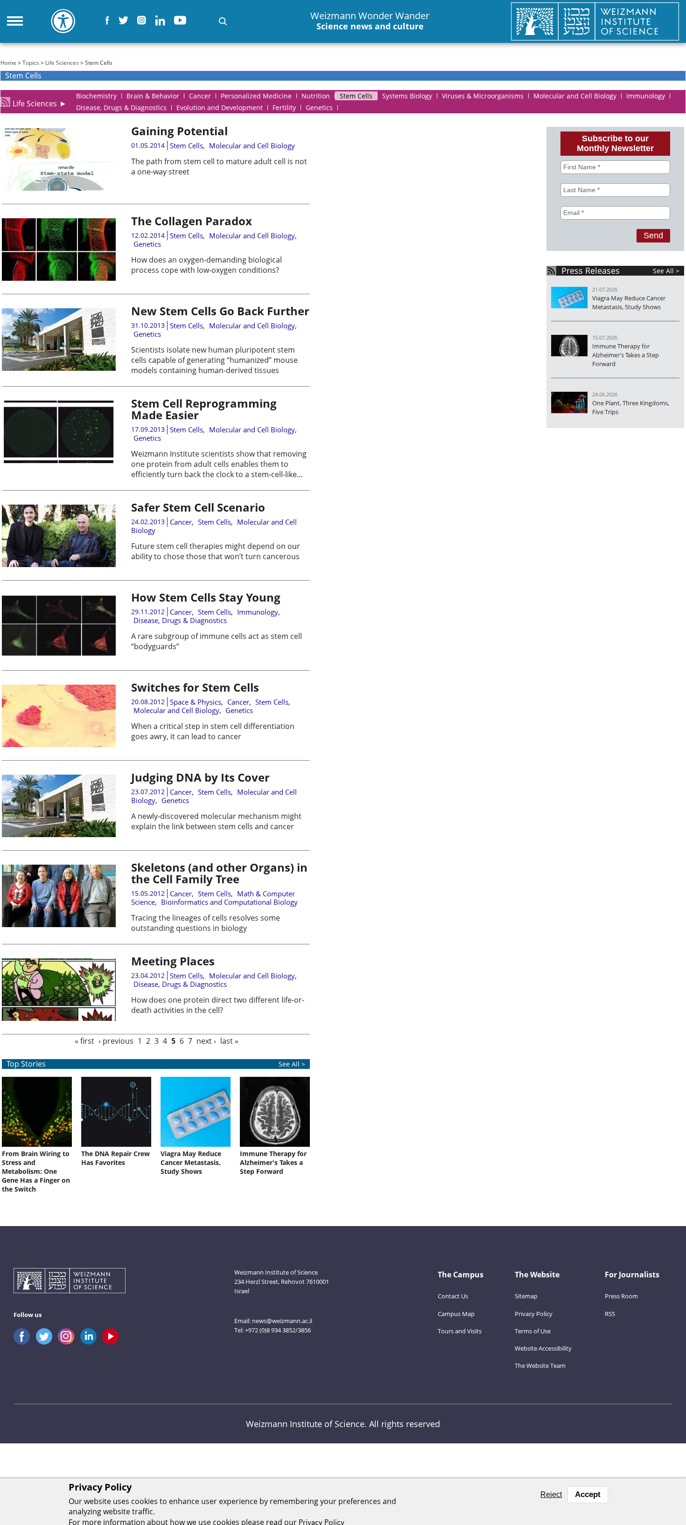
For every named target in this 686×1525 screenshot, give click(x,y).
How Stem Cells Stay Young (205, 597)
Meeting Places (173, 961)
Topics (30, 63)
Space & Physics (195, 702)
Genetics (147, 244)
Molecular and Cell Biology (252, 145)
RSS (610, 1314)
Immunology (257, 612)
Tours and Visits (460, 1331)
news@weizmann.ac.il (282, 1321)
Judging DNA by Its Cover (200, 777)
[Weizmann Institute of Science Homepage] (595, 21)
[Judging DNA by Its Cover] (59, 834)
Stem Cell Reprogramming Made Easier (204, 409)
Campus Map (456, 1314)
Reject (551, 1494)
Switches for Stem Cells (195, 687)
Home (8, 63)
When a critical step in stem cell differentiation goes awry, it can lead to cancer (212, 731)
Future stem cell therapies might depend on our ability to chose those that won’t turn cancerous (215, 551)
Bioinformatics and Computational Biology (229, 902)
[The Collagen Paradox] (59, 278)
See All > (666, 270)
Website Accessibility (543, 1348)
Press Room (621, 1296)
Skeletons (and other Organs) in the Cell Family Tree (219, 873)
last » (229, 1041)
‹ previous (115, 1041)
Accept (588, 1494)
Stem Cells (186, 145)
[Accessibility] (63, 21)
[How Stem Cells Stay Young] (59, 654)
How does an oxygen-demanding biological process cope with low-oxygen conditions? (206, 265)
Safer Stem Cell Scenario (198, 507)
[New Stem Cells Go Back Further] (59, 368)
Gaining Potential (179, 131)
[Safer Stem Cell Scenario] (59, 564)
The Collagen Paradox (191, 221)
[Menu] (15, 21)
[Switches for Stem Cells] (59, 744)
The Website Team (540, 1365)
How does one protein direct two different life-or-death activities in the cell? (217, 1005)
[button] (223, 21)
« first (84, 1041)
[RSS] (5, 102)
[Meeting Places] (59, 1018)
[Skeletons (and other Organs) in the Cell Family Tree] (59, 924)
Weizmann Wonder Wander (369, 21)
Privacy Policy (534, 1314)
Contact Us (453, 1296)
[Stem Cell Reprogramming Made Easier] (59, 460)
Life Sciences (62, 63)
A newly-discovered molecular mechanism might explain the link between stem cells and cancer (216, 821)
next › (206, 1041)
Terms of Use (533, 1331)
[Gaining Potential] (59, 188)
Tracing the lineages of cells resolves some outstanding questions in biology (205, 923)
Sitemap (526, 1296)
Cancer (181, 522)
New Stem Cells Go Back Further (220, 311)
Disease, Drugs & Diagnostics (180, 620)
